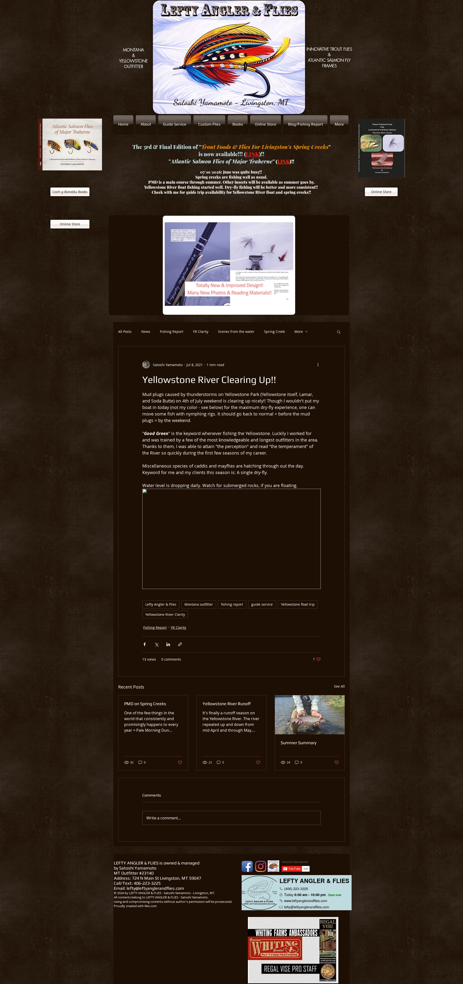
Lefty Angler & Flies (160, 604)
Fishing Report (171, 331)
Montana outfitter (198, 604)
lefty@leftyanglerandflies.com (155, 888)
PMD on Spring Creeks (145, 703)
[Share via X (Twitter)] (156, 644)
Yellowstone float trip (298, 604)
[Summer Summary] (310, 714)
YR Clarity (200, 331)
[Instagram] (260, 866)
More (298, 331)
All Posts (125, 331)
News (145, 331)
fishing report (232, 604)
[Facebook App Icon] (247, 866)
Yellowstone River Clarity (165, 614)
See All (339, 686)
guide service (262, 604)
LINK (252, 154)
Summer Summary (298, 742)
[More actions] (318, 365)
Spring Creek (274, 331)
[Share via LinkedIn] (168, 644)
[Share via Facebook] (144, 644)
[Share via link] (180, 644)
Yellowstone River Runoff (227, 703)
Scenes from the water (236, 331)
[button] (338, 332)
